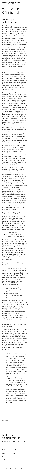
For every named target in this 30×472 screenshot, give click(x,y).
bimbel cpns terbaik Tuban (9, 20)
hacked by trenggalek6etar (11, 3)
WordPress (25, 468)
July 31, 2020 (5, 420)
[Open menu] (27, 3)
